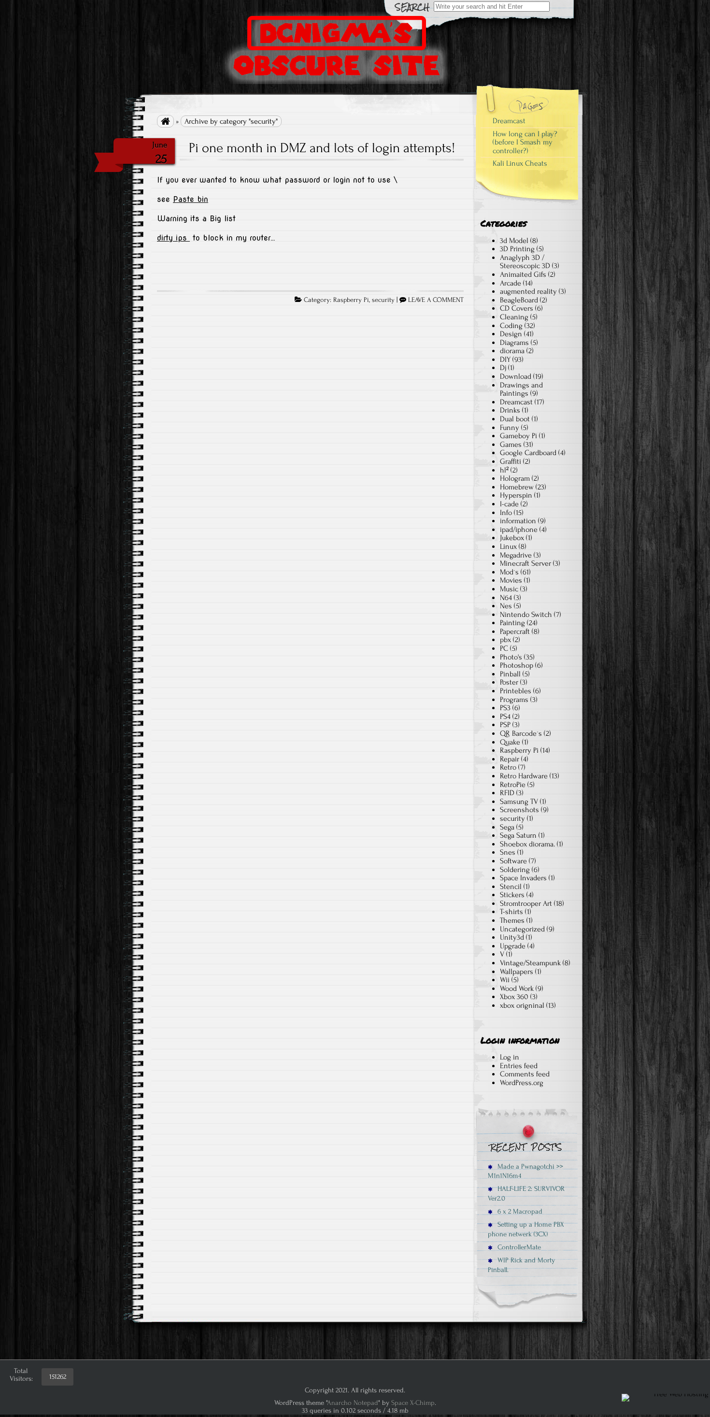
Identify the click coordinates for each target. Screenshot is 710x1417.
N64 (506, 597)
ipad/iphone (519, 529)
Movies (511, 580)
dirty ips (173, 238)
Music (509, 589)
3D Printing (517, 248)
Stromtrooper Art (526, 903)
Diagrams (514, 342)
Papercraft (515, 631)
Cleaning (514, 317)
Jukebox (512, 537)
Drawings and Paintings (521, 389)
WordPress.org (521, 1082)
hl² (504, 470)
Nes (506, 605)
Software (513, 861)
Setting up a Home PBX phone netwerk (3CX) (526, 1229)
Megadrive (516, 555)
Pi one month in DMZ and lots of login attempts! (322, 148)
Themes (512, 920)
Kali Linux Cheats (520, 163)
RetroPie (512, 784)
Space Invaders (523, 877)
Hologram (515, 478)
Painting (512, 622)
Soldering (515, 869)
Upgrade (512, 946)
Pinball (510, 674)
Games (511, 444)
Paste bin (190, 199)
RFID (507, 792)
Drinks (510, 410)
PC (504, 648)
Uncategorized (522, 929)
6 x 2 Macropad (519, 1211)
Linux (508, 546)
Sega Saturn (518, 835)
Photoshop (516, 665)
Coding (511, 325)
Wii (505, 979)
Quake (510, 742)
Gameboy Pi (518, 435)
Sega (507, 827)
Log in (509, 1057)
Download (515, 376)
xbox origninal (522, 1005)
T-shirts (511, 911)
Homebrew (517, 487)
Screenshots (519, 809)
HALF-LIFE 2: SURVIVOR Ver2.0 (526, 1193)
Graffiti (510, 461)
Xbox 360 (514, 996)
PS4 (505, 716)
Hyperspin (516, 495)
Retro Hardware (524, 776)
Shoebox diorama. (527, 844)
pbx (505, 639)
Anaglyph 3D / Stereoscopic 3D (525, 262)
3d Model (514, 240)
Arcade (510, 283)
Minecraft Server (525, 563)
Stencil (511, 886)
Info (506, 512)
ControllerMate (518, 1247)
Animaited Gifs (523, 274)
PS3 (505, 707)
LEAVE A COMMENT (436, 300)
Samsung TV (519, 801)
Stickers (512, 894)
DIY (505, 359)
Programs (514, 699)
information (518, 520)
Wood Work (517, 988)
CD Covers (516, 308)
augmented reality (528, 291)
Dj (503, 367)
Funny (509, 427)
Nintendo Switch (526, 614)
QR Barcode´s (521, 733)
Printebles (515, 691)
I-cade (509, 504)
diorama (512, 350)
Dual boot (515, 419)
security (383, 300)
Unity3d (512, 937)
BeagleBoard (519, 300)
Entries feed (519, 1065)
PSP (505, 724)
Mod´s (509, 572)
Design (511, 333)
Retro (508, 767)
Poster (509, 682)
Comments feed (525, 1074)
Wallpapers (516, 971)
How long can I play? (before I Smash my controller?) (525, 142)
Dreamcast (509, 120)
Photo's (511, 657)
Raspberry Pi (351, 300)
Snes (507, 852)
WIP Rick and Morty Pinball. (521, 1265)
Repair (509, 759)
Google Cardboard (528, 452)
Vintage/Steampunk (530, 963)
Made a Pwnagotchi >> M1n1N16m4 (525, 1171)
